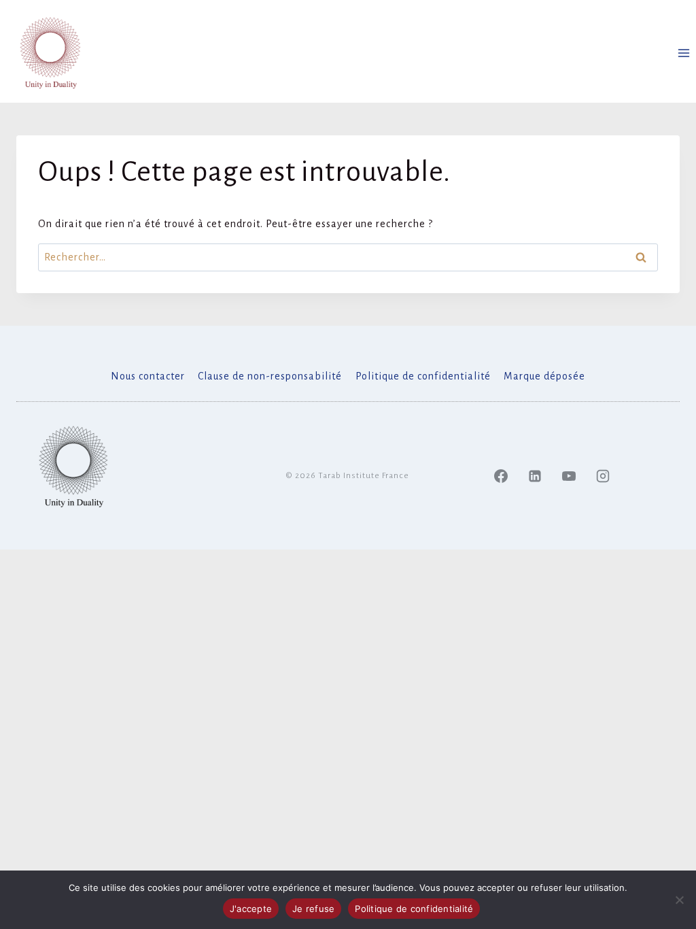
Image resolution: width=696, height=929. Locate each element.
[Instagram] (602, 476)
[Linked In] (535, 476)
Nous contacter (148, 376)
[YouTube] (568, 476)
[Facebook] (501, 476)
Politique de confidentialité (423, 376)
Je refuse (313, 908)
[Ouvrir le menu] (683, 52)
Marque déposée (544, 376)
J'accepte (251, 908)
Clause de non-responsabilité (270, 376)
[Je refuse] (679, 900)
